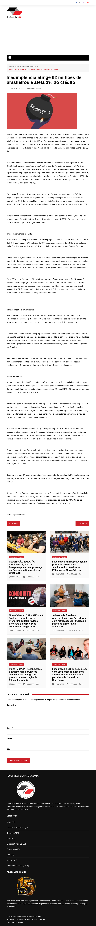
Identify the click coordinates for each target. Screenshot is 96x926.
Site (8, 749)
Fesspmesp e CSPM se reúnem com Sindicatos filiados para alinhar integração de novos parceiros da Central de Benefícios (69, 674)
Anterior (15, 524)
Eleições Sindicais (14, 844)
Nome (10, 728)
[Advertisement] (48, 37)
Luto (8, 855)
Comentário (12, 705)
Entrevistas (11, 849)
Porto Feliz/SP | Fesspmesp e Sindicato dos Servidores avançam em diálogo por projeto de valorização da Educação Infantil (25, 674)
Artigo (9, 822)
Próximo (81, 524)
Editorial (10, 838)
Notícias (10, 860)
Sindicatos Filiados (34, 89)
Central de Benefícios (15, 828)
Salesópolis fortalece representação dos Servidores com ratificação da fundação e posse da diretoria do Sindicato (69, 621)
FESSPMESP (16, 577)
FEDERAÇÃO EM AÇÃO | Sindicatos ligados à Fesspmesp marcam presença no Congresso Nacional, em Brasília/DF (25, 567)
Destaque (11, 833)
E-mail (10, 738)
